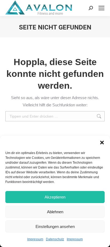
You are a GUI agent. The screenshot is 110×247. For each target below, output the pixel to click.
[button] (102, 142)
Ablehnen (55, 211)
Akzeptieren (55, 197)
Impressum (35, 239)
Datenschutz (55, 239)
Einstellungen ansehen (55, 226)
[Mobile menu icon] (101, 8)
